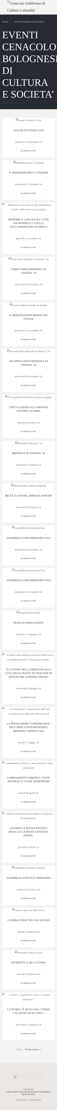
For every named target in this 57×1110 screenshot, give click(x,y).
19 (26, 1049)
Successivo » (34, 1049)
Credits (29, 1089)
